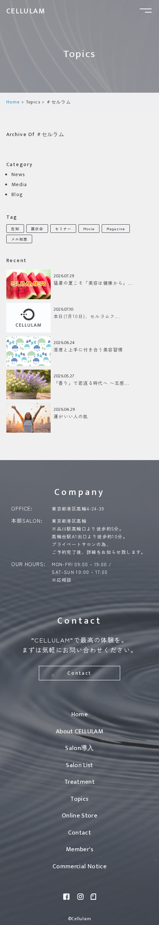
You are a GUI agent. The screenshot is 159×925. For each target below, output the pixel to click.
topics (33, 102)
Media (19, 184)
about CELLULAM (79, 731)
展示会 (37, 228)
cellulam (25, 11)
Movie (89, 228)
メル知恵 (19, 239)
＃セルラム (58, 102)
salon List (79, 765)
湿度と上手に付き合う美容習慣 (88, 349)
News (18, 174)
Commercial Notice (79, 866)
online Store (79, 815)
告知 (15, 228)
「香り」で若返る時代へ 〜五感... (91, 383)
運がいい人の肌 (71, 416)
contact (79, 673)
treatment (79, 782)
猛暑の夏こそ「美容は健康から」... (93, 283)
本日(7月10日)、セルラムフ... (87, 316)
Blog (17, 194)
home (13, 102)
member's (79, 849)
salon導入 (79, 748)
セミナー (63, 228)
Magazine (115, 228)
